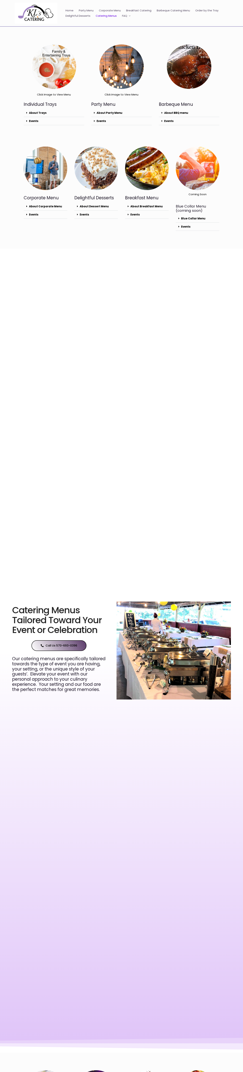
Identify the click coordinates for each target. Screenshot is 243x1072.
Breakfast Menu (142, 198)
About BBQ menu (176, 113)
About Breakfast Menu (146, 206)
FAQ (124, 16)
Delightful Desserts (77, 16)
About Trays (38, 113)
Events (33, 121)
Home (69, 10)
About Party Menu (109, 113)
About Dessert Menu (94, 206)
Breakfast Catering (138, 10)
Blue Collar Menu (193, 218)
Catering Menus (106, 16)
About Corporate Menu (45, 206)
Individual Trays (40, 104)
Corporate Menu (110, 10)
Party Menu (86, 10)
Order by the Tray (206, 10)
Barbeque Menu (176, 104)
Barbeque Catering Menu (173, 10)
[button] (54, 113)
